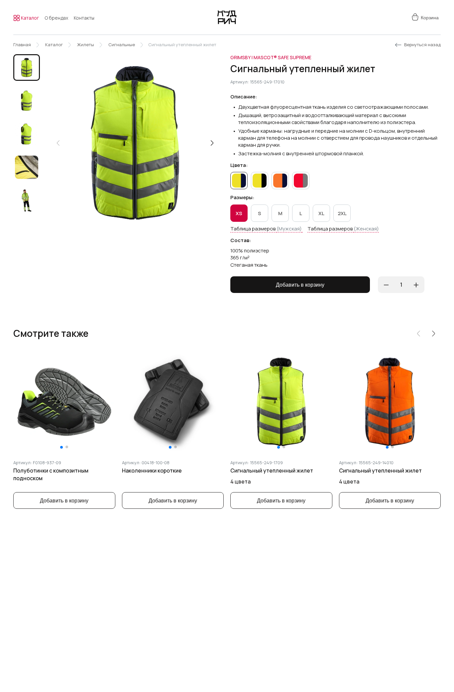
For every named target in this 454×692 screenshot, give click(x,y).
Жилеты (85, 45)
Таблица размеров (266, 228)
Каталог (29, 18)
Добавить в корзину (300, 285)
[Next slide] (212, 143)
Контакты (84, 18)
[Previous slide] (58, 143)
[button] (26, 67)
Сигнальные (121, 45)
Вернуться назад (422, 45)
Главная (22, 45)
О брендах (56, 18)
